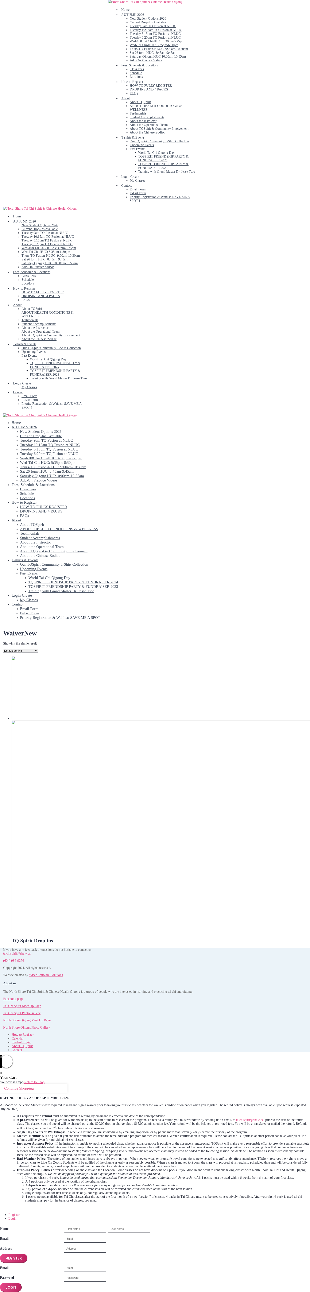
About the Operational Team (149, 125)
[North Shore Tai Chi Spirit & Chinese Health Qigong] (145, 2)
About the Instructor (143, 121)
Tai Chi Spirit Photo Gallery (21, 1013)
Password (7, 1277)
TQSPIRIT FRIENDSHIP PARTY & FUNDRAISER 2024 (163, 158)
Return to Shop (34, 1082)
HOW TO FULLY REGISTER (151, 85)
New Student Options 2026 (148, 18)
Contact (126, 185)
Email (4, 1238)
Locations (136, 76)
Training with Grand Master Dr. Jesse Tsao (166, 171)
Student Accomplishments (147, 117)
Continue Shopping (19, 1088)
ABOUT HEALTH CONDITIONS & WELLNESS (59, 529)
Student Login (21, 1042)
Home (125, 9)
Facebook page (13, 999)
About (125, 98)
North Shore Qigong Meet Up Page (27, 1020)
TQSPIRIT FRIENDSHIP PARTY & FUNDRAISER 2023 (163, 166)
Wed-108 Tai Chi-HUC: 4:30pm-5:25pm (157, 41)
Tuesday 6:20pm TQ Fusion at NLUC (155, 37)
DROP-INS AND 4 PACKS (149, 89)
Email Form (138, 189)
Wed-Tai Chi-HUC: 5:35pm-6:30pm (154, 45)
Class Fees (137, 69)
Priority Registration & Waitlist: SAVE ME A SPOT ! (61, 617)
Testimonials (138, 113)
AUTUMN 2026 (132, 14)
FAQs (134, 93)
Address (6, 1248)
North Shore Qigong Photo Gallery (26, 1027)
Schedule (136, 73)
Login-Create (130, 176)
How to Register (132, 82)
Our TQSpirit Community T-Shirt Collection (159, 141)
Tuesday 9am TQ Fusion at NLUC (153, 26)
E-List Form (138, 193)
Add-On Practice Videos (146, 60)
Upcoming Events (142, 145)
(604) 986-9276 (13, 960)
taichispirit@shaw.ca (17, 953)
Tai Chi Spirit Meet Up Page (22, 1006)
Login (12, 1218)
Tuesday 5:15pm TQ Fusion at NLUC (155, 33)
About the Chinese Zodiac (147, 132)
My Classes (137, 180)
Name (4, 1228)
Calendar (18, 1038)
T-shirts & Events (132, 137)
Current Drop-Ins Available (148, 22)
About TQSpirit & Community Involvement (159, 128)
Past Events (137, 149)
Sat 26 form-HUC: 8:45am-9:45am (153, 52)
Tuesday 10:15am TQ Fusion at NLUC (156, 30)
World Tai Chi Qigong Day (156, 152)
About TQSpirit (140, 102)
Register (13, 1214)
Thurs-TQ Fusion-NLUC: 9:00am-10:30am (159, 49)
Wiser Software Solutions (46, 975)
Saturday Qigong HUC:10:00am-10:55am (158, 56)
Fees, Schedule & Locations (140, 65)
